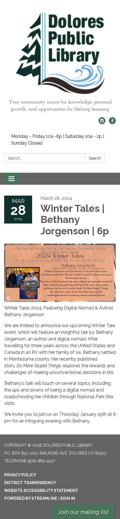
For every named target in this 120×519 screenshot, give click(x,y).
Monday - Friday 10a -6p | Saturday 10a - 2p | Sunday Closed (57, 140)
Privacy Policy (20, 475)
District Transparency (30, 482)
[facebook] (112, 122)
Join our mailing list (83, 512)
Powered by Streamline (30, 498)
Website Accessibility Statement (41, 490)
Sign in (67, 498)
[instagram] (102, 122)
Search (95, 158)
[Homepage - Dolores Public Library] (60, 61)
